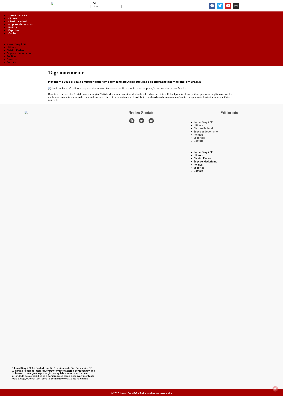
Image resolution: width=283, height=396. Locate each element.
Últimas (13, 18)
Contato (13, 33)
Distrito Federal (17, 21)
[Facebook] (212, 6)
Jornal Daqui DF (18, 15)
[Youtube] (228, 6)
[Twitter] (220, 6)
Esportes (13, 30)
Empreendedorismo (20, 24)
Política (13, 27)
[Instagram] (236, 6)
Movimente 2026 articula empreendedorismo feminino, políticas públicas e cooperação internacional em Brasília (124, 81)
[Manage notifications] (275, 388)
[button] (141, 38)
